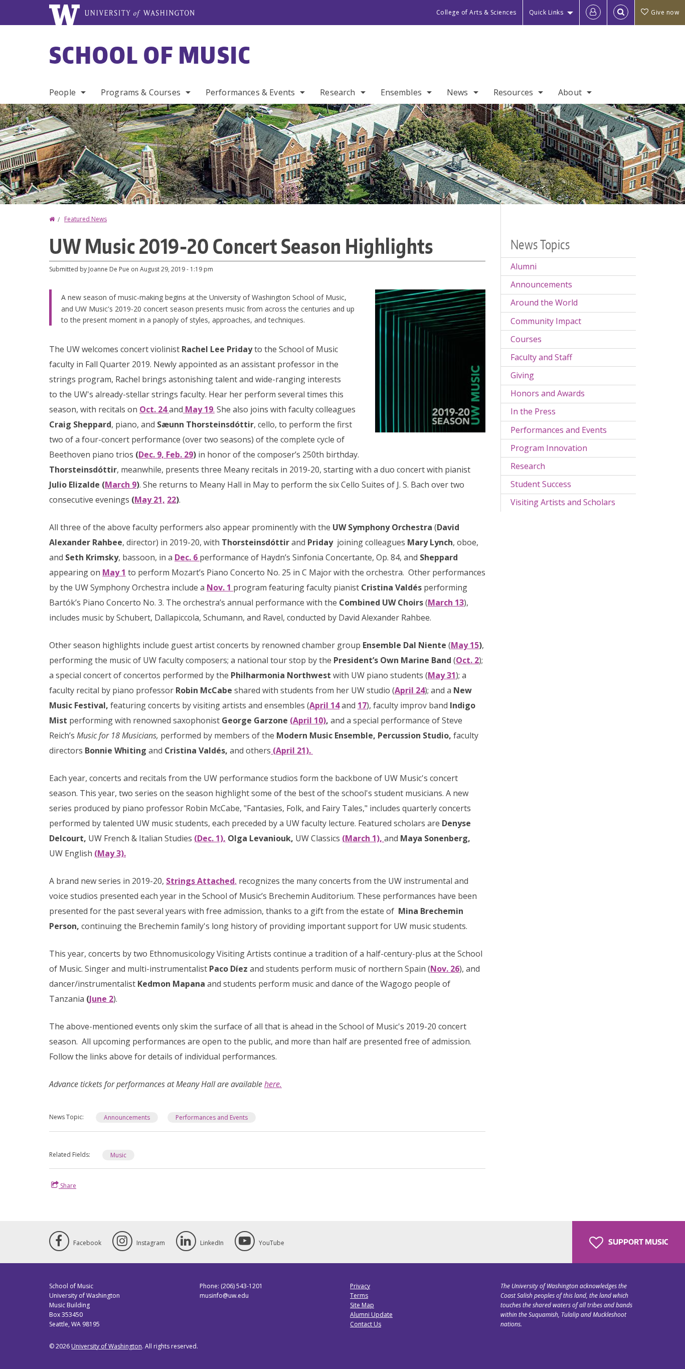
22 (171, 499)
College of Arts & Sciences (476, 12)
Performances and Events (212, 1117)
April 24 (410, 690)
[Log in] (593, 12)
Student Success (540, 484)
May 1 (114, 572)
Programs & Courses (141, 92)
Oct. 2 (467, 660)
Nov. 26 (444, 968)
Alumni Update (371, 1314)
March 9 (120, 484)
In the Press (533, 411)
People (62, 92)
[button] (430, 360)
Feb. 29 (179, 454)
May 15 (465, 645)
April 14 (324, 705)
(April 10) (308, 720)
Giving (522, 375)
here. (273, 1084)
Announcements (127, 1117)
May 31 (442, 675)
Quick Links (546, 12)
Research (337, 92)
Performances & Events (250, 92)
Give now (665, 12)
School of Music (150, 54)
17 (362, 705)
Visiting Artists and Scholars (562, 502)
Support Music (637, 1242)
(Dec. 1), (210, 838)
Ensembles (401, 92)
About (570, 92)
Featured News (85, 219)
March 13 (446, 602)
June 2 (101, 998)
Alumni (523, 266)
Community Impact (545, 321)
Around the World (544, 302)
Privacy (360, 1286)
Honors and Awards (547, 393)
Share (67, 1185)
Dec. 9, (152, 454)
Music (118, 1155)
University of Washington (106, 1346)
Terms (359, 1295)
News (457, 92)
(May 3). (110, 853)
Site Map (362, 1305)
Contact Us (365, 1324)
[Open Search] (620, 12)
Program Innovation (548, 447)
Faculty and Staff (541, 357)
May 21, (149, 499)
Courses (526, 339)
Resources (513, 92)
